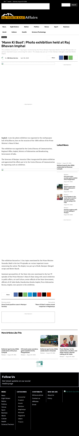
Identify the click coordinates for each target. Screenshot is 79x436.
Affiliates (35, 401)
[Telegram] (30, 294)
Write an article (37, 395)
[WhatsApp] (71, 58)
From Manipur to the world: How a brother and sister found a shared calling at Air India (70, 199)
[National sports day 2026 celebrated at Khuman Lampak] (67, 154)
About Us (51, 395)
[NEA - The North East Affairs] (71, 396)
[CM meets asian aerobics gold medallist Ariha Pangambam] (60, 177)
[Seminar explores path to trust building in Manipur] (60, 210)
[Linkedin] (35, 294)
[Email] (44, 294)
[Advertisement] (25, 6)
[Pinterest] (39, 294)
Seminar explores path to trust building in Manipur (70, 211)
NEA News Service (12, 58)
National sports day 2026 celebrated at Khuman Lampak (65, 167)
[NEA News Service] (3, 58)
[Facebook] (68, 1)
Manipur (4, 37)
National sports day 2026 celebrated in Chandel (69, 188)
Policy (50, 398)
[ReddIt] (49, 294)
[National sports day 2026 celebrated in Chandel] (60, 187)
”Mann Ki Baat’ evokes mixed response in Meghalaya (45, 305)
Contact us (36, 398)
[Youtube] (75, 1)
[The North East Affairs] (39, 16)
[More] (75, 58)
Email (34, 405)
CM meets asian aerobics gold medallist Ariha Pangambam (70, 178)
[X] (72, 1)
